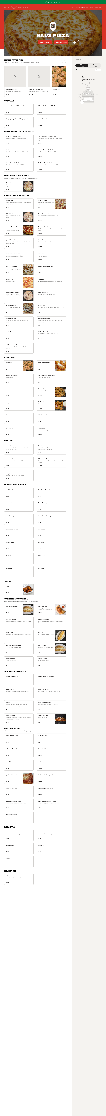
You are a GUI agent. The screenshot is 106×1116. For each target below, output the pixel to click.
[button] (19, 109)
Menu (91, 7)
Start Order (61, 42)
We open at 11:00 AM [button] (23, 7)
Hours (96, 7)
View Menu (44, 42)
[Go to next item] (65, 62)
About (100, 7)
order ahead (13, 7)
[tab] (81, 65)
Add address (98, 69)
